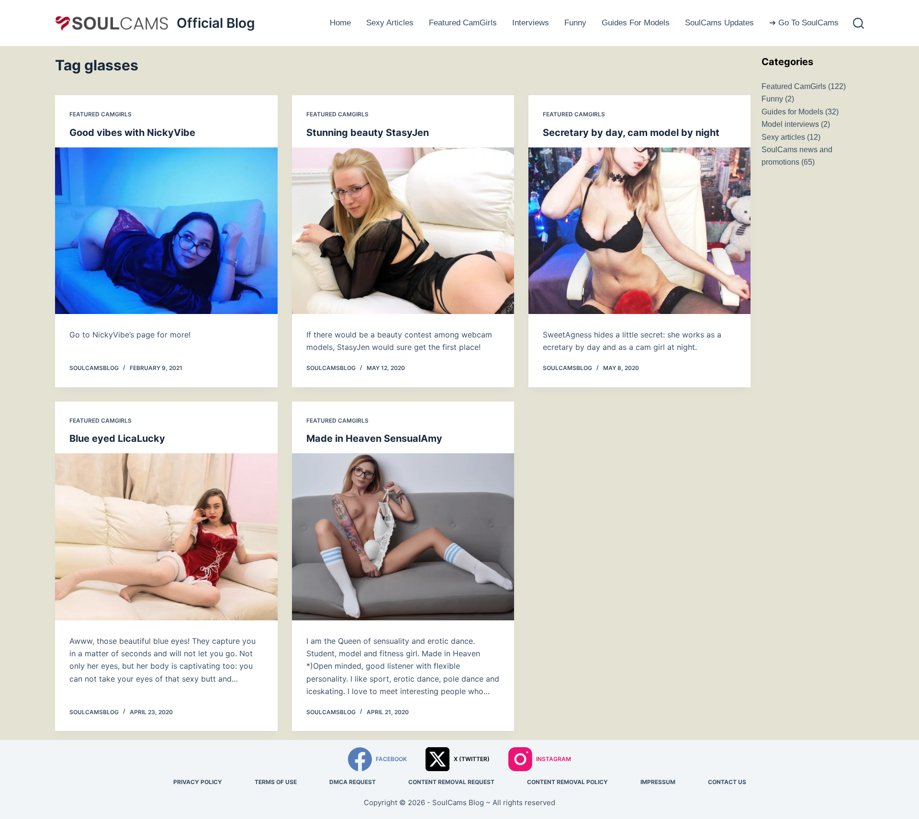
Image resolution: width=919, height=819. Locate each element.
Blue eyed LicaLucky (117, 438)
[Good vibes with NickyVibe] (166, 230)
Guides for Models (636, 22)
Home (340, 22)
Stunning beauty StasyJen (367, 132)
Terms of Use (276, 781)
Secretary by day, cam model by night (631, 132)
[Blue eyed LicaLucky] (166, 536)
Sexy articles (390, 22)
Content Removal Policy (567, 781)
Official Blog (216, 23)
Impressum (657, 781)
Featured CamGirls (463, 22)
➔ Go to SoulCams (804, 22)
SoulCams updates (719, 22)
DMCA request (352, 781)
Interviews (530, 22)
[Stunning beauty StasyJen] (403, 230)
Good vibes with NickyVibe (132, 132)
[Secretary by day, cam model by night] (639, 230)
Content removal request (451, 781)
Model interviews (790, 124)
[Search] (858, 23)
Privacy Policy (197, 781)
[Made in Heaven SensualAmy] (403, 536)
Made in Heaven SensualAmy (374, 438)
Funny (575, 22)
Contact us (727, 781)
